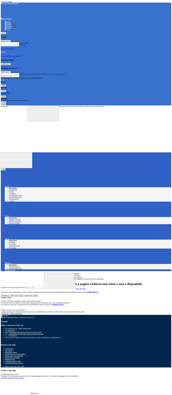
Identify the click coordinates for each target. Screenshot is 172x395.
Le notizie (79, 277)
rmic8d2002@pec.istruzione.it (26, 334)
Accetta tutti (31, 295)
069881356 (11, 330)
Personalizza (5, 295)
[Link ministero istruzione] (9, 3)
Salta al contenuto (6, 1)
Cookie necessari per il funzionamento (13, 310)
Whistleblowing (10, 359)
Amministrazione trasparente (14, 363)
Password (23, 45)
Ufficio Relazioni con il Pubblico (15, 354)
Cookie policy (9, 349)
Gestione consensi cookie (13, 361)
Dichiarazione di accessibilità (14, 356)
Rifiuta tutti (17, 295)
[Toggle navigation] (16, 160)
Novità (78, 275)
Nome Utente (24, 43)
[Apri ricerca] (43, 113)
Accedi (4, 33)
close (3, 169)
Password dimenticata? (8, 49)
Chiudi (3, 85)
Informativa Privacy (11, 352)
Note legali (8, 350)
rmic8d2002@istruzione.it (25, 332)
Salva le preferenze (16, 314)
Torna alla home (81, 289)
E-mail (22, 74)
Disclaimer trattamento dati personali (12, 378)
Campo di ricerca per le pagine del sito (13, 287)
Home (77, 273)
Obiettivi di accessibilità (12, 358)
